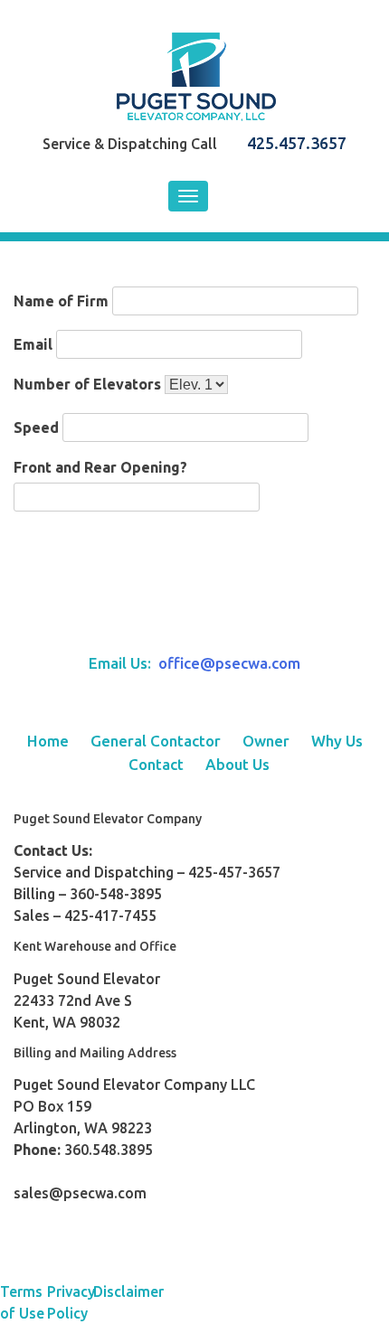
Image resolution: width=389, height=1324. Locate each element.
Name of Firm (61, 301)
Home (48, 740)
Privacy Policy (70, 1302)
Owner (265, 740)
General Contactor (155, 740)
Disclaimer (116, 1291)
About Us (237, 764)
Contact (156, 764)
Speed (36, 427)
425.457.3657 (296, 143)
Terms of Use (22, 1302)
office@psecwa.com (229, 662)
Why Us (337, 740)
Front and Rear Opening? (100, 467)
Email (33, 344)
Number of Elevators (87, 384)
